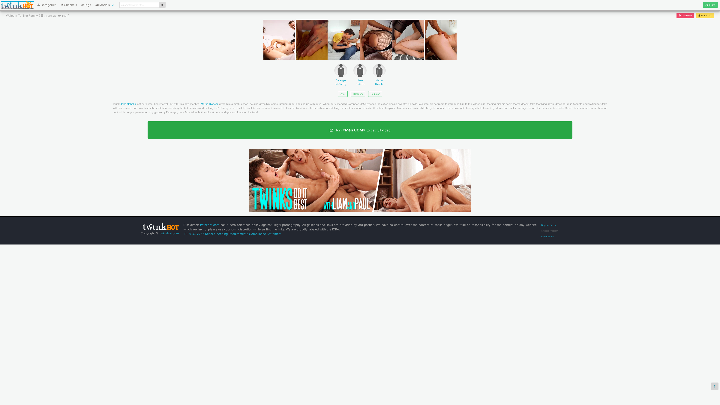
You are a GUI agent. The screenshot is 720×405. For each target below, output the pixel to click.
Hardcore (358, 93)
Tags (87, 5)
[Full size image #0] (279, 40)
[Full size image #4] (408, 40)
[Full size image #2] (344, 40)
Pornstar (375, 93)
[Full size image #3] (376, 40)
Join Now (710, 4)
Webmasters (547, 236)
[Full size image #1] (312, 40)
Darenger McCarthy (340, 82)
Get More (687, 15)
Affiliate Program (549, 231)
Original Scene (548, 225)
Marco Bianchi (379, 82)
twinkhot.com (169, 233)
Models (104, 5)
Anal (342, 93)
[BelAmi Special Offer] (360, 211)
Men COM (706, 15)
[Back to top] (714, 386)
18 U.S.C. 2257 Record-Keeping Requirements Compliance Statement (232, 234)
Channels (70, 5)
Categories (48, 5)
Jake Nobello (360, 82)
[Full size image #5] (441, 40)
